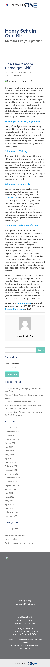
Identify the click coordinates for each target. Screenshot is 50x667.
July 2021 (9, 447)
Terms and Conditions (15, 535)
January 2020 (11, 516)
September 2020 (12, 485)
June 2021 (9, 450)
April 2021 (9, 458)
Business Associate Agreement (19, 543)
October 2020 (11, 481)
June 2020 (9, 497)
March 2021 (10, 462)
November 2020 (12, 477)
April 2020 (9, 504)
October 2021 (11, 435)
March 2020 (10, 508)
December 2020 (12, 473)
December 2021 (12, 427)
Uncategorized (13, 75)
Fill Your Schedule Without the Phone (22, 401)
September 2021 (12, 439)
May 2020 (9, 500)
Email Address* (12, 363)
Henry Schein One (18, 72)
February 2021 (11, 466)
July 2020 (9, 493)
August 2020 (10, 489)
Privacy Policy (11, 539)
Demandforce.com (14, 309)
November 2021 (12, 431)
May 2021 (9, 454)
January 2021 (11, 470)
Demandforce (11, 197)
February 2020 (11, 512)
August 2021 (10, 443)
